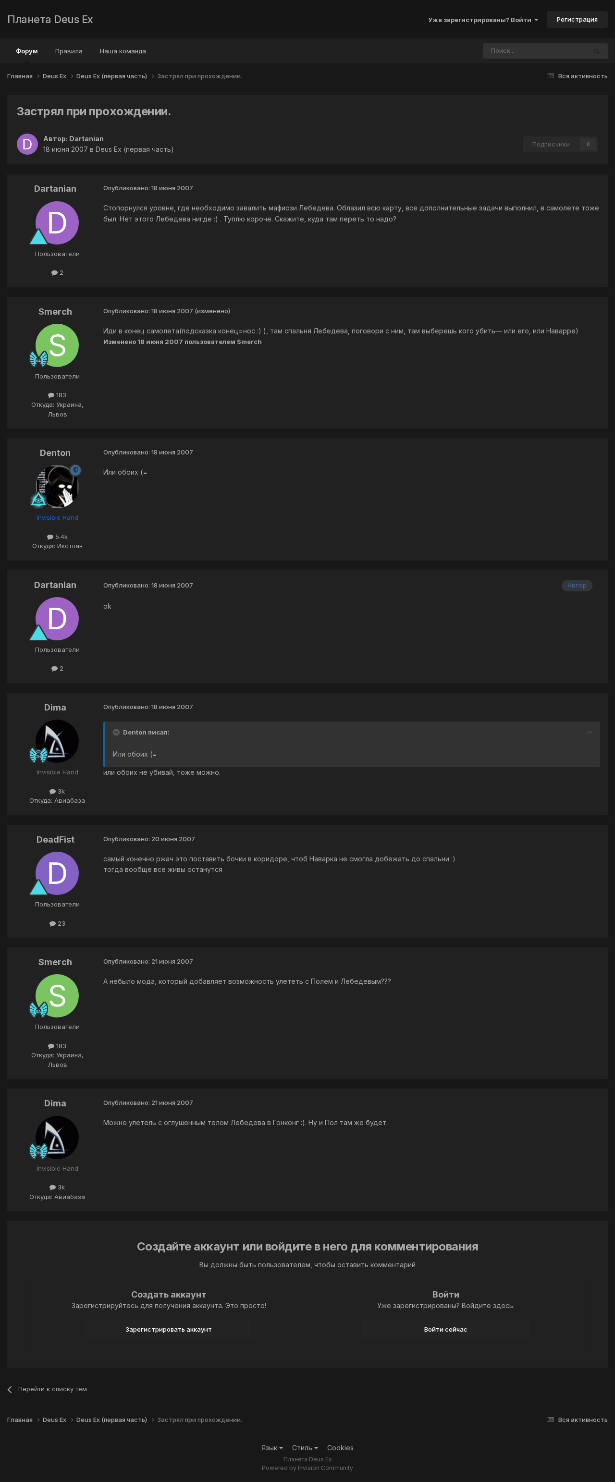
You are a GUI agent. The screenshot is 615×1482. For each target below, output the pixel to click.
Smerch (55, 311)
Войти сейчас (445, 1329)
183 (60, 395)
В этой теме (556, 50)
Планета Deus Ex (50, 19)
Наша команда (123, 51)
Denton (55, 453)
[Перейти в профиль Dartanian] (27, 144)
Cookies (340, 1448)
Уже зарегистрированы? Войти (481, 20)
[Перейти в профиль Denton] (57, 486)
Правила (69, 51)
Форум (27, 51)
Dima (55, 707)
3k (60, 791)
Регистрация (577, 19)
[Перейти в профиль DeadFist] (57, 873)
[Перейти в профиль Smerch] (57, 345)
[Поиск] (596, 51)
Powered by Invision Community (307, 1467)
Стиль (303, 1448)
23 (60, 923)
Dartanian (86, 139)
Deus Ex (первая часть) (135, 149)
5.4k (60, 536)
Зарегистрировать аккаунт (168, 1329)
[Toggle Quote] (117, 732)
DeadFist (55, 839)
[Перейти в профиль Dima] (57, 741)
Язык (270, 1448)
